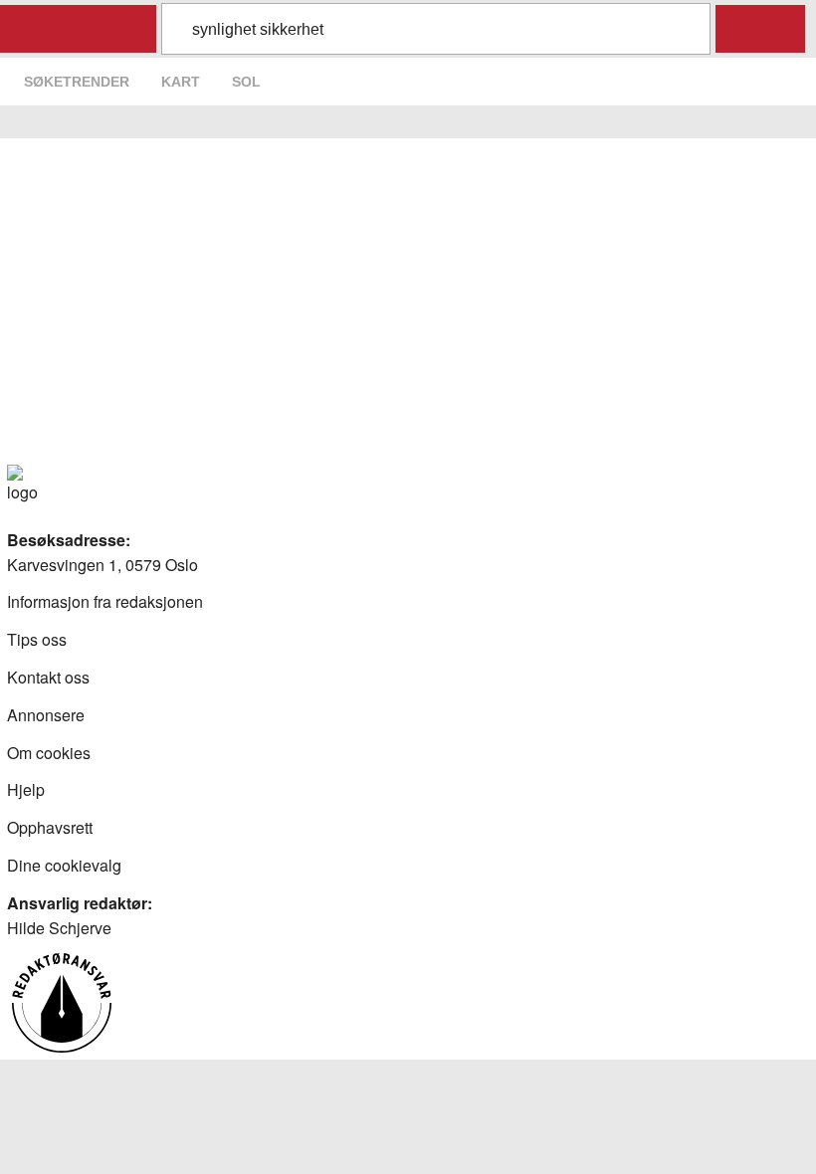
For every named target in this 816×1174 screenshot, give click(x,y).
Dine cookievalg (64, 865)
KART (180, 82)
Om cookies (49, 752)
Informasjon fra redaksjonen (105, 601)
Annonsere (46, 714)
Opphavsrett (50, 827)
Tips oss (37, 639)
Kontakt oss (48, 677)
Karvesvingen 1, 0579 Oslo (102, 564)
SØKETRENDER (76, 82)
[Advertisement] (408, 315)
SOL (246, 82)
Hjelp (26, 789)
